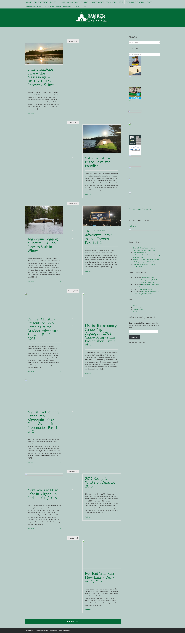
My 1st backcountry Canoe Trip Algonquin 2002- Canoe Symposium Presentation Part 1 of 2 (44, 422)
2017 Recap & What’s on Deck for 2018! (100, 482)
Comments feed (138, 310)
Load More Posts (73, 622)
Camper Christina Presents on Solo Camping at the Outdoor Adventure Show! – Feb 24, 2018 (43, 329)
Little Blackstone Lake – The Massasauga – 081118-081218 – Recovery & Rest (42, 77)
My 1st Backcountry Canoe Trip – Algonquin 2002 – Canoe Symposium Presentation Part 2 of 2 (101, 335)
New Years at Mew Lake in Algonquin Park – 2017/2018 (43, 494)
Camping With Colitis (139, 252)
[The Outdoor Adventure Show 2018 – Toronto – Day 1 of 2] (102, 216)
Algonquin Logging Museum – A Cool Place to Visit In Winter (43, 245)
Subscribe (134, 337)
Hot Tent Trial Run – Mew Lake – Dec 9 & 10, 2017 (101, 577)
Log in (135, 305)
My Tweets (132, 226)
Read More (31, 113)
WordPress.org (137, 312)
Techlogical (67, 630)
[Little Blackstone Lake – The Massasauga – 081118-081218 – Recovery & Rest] (44, 53)
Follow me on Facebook (140, 209)
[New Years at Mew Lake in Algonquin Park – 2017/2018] (44, 479)
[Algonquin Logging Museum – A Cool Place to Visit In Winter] (44, 220)
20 (117, 194)
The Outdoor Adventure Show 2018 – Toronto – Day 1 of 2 (98, 237)
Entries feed (137, 307)
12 (60, 371)
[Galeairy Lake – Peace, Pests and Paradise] (102, 139)
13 (117, 517)
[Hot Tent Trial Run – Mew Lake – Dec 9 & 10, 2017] (102, 554)
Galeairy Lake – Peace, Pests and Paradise (98, 162)
